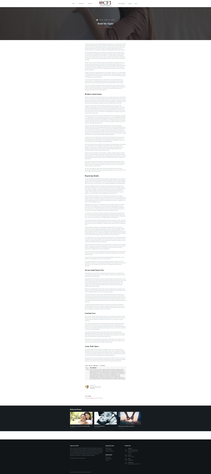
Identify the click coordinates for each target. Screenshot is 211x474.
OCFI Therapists (121, 3)
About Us (107, 460)
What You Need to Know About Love (126, 426)
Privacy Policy (108, 448)
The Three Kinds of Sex (99, 426)
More (136, 3)
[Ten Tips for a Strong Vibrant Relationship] (81, 418)
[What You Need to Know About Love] (129, 418)
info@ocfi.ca (130, 460)
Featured (113, 19)
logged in (92, 398)
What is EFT (81, 3)
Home (73, 3)
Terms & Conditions (110, 451)
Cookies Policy (109, 449)
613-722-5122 (131, 456)
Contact (130, 3)
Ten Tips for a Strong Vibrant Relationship (80, 426)
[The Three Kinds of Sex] (105, 418)
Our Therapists (109, 458)
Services (90, 3)
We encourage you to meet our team (77, 458)
